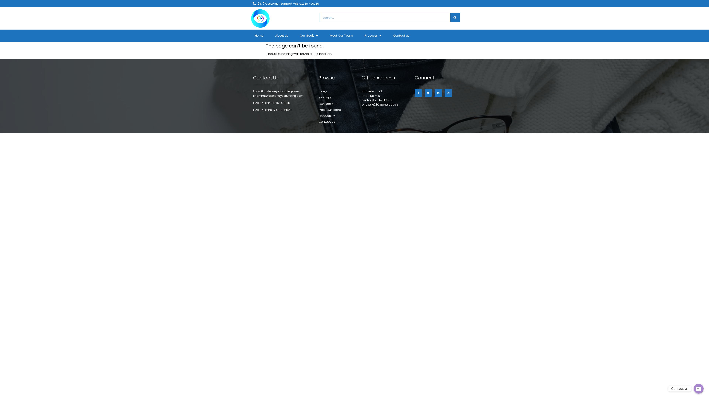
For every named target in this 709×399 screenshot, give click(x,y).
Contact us (401, 35)
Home (259, 35)
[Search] (455, 17)
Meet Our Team (341, 35)
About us (281, 35)
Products (371, 35)
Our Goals (307, 35)
